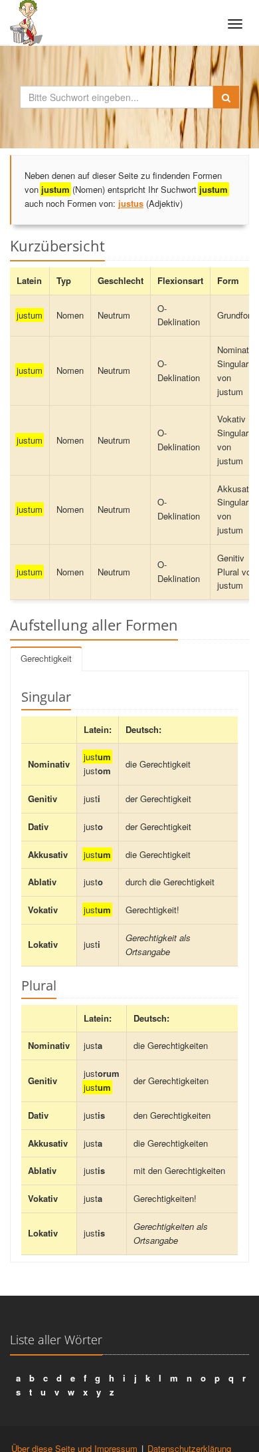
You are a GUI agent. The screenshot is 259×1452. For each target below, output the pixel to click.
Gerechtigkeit (46, 658)
